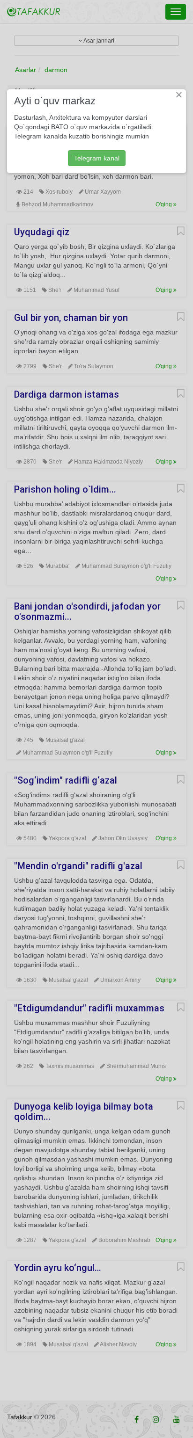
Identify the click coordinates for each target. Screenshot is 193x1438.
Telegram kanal (96, 158)
